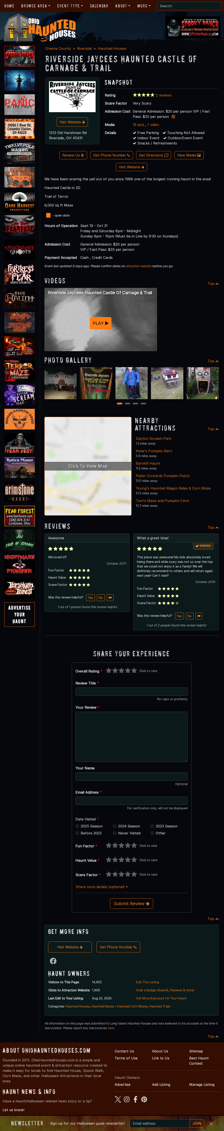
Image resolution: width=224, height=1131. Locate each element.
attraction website (138, 266)
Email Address (88, 792)
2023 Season (166, 826)
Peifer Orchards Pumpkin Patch (162, 476)
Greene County (58, 48)
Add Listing (161, 1084)
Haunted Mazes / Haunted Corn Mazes (119, 1006)
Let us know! (13, 1110)
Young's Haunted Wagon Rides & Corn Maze (173, 488)
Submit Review (130, 903)
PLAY (99, 323)
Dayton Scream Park (153, 438)
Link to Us (160, 1058)
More (142, 5)
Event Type (68, 5)
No (101, 598)
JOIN (196, 1123)
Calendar (99, 5)
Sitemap (196, 1051)
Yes (90, 598)
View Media (187, 155)
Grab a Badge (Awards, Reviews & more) (165, 990)
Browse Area (34, 5)
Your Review (87, 707)
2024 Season (129, 826)
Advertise (122, 1084)
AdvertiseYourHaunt (19, 614)
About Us (160, 1051)
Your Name (84, 768)
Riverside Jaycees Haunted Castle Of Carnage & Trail (100, 292)
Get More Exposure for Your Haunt (161, 998)
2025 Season (92, 826)
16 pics (138, 124)
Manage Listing (201, 1084)
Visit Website (71, 122)
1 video (153, 124)
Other (161, 833)
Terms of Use (126, 1058)
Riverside (84, 48)
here (111, 1028)
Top (211, 283)
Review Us (71, 155)
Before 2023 (91, 833)
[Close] (211, 1123)
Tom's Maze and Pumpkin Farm (162, 500)
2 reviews (164, 95)
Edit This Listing (147, 982)
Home (9, 5)
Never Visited (129, 833)
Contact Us (124, 1051)
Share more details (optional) (100, 887)
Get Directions (151, 155)
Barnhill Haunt (148, 463)
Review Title (87, 683)
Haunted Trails (159, 1006)
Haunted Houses (112, 48)
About (121, 5)
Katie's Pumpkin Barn (154, 451)
